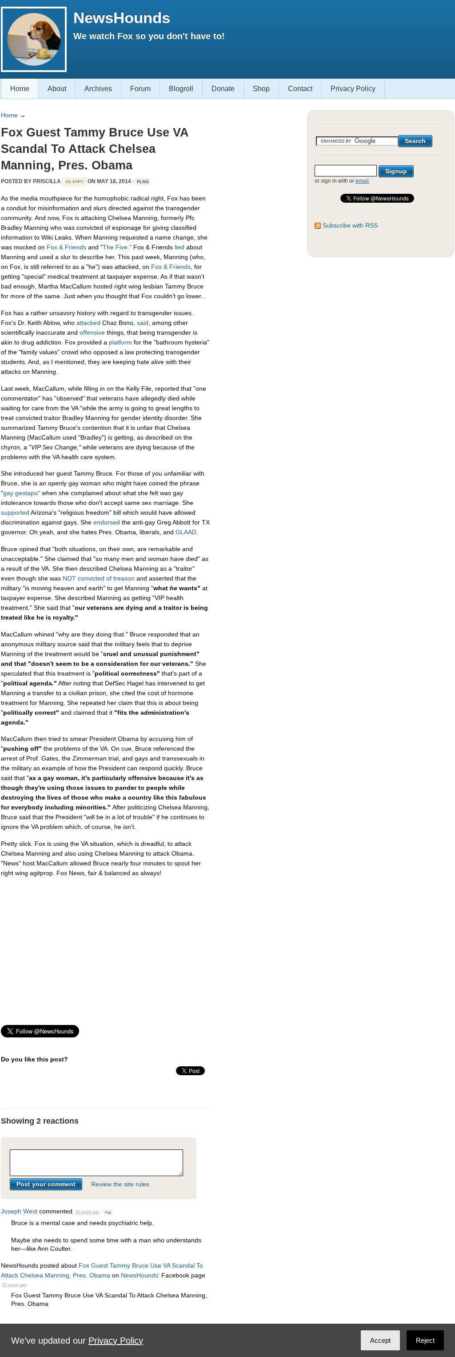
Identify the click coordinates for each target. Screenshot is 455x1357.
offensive (92, 332)
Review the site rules (120, 1184)
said (142, 322)
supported (15, 512)
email (362, 181)
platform (120, 342)
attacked (88, 322)
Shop (261, 88)
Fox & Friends (66, 247)
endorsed (106, 522)
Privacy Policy (353, 88)
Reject (425, 1340)
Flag (143, 181)
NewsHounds (121, 17)
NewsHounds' (140, 1275)
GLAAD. (187, 532)
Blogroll (181, 88)
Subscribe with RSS (350, 225)
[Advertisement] (105, 947)
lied (179, 247)
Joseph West (19, 1211)
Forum (140, 88)
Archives (98, 88)
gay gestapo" (21, 492)
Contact (300, 88)
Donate (223, 88)
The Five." (117, 247)
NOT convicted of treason (99, 578)
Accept (380, 1340)
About (57, 88)
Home (19, 88)
